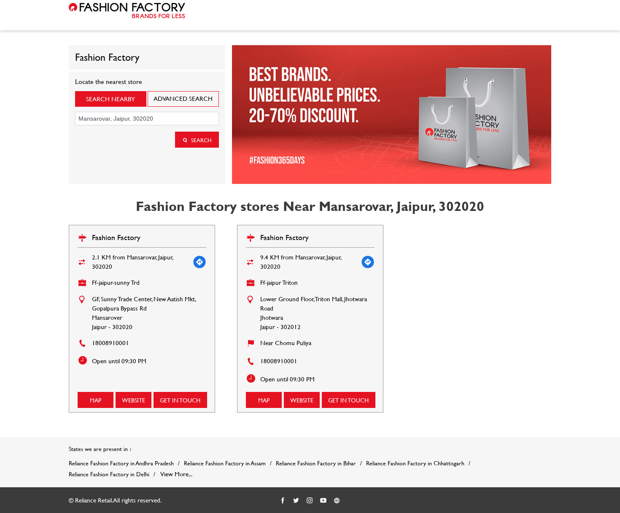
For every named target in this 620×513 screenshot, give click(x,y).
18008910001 (110, 342)
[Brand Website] (337, 501)
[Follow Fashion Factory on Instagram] (310, 501)
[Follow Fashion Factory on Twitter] (296, 501)
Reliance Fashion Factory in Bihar (316, 463)
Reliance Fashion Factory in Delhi (109, 474)
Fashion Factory (116, 237)
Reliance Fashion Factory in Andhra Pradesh (121, 463)
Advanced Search (183, 98)
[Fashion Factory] (127, 10)
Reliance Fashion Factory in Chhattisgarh (415, 463)
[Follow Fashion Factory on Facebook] (283, 501)
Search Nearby (110, 98)
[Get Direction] (199, 262)
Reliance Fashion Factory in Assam (225, 463)
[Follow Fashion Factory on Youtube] (323, 501)
